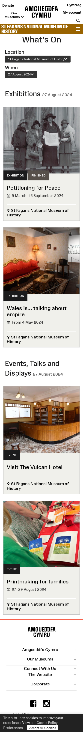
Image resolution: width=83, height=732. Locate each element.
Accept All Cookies (42, 728)
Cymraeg (74, 5)
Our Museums (13, 15)
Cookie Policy (47, 723)
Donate (8, 5)
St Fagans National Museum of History (34, 29)
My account (72, 12)
